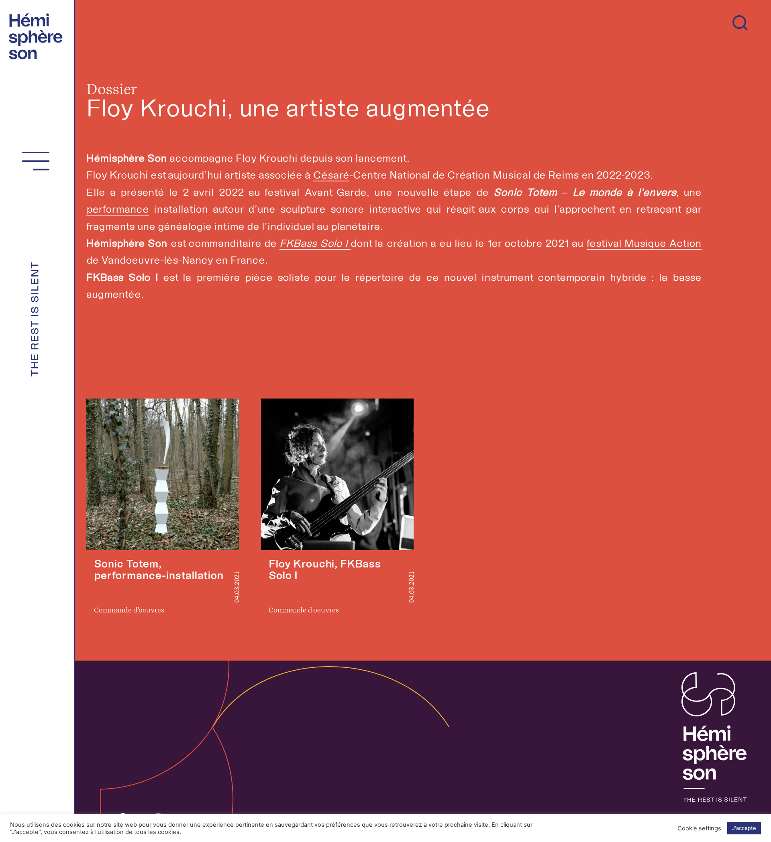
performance (117, 209)
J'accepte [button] (744, 828)
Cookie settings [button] (699, 828)
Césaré (331, 175)
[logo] (38, 35)
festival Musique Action (644, 243)
